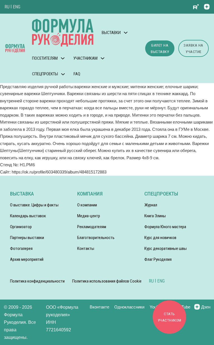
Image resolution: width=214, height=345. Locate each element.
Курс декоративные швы (165, 248)
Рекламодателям (91, 226)
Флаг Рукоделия (158, 259)
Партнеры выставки (27, 237)
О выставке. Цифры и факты (34, 205)
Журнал (150, 205)
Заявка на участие (193, 48)
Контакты (85, 248)
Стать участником (169, 317)
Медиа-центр (88, 215)
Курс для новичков (160, 237)
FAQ (77, 73)
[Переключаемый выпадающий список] (125, 32)
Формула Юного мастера (165, 226)
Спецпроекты (45, 73)
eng (16, 6)
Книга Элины (155, 215)
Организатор (21, 226)
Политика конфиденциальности (37, 281)
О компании (87, 205)
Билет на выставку (160, 48)
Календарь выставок (28, 215)
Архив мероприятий (26, 259)
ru (6, 6)
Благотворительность (96, 237)
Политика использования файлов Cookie (107, 281)
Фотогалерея (21, 248)
